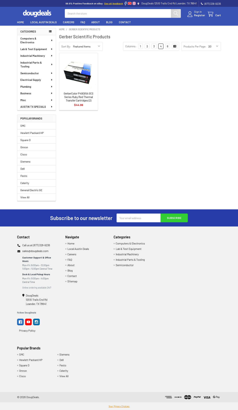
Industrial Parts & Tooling (31, 64)
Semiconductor (29, 73)
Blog (109, 22)
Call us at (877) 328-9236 (36, 245)
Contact (125, 22)
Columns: (130, 46)
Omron (24, 147)
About (95, 22)
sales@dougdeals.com (35, 250)
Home (20, 22)
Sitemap (72, 281)
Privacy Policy (27, 330)
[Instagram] (134, 3)
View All (24, 197)
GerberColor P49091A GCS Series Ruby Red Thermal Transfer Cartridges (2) (78, 97)
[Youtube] (28, 322)
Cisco (23, 154)
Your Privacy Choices (119, 406)
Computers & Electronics (28, 40)
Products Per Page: (194, 46)
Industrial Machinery (32, 55)
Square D (25, 140)
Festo (23, 175)
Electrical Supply (30, 79)
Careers (68, 22)
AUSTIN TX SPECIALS (33, 106)
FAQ (82, 22)
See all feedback (113, 3)
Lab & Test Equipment (33, 49)
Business (25, 93)
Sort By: (66, 46)
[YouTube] (129, 3)
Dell (22, 168)
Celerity (24, 183)
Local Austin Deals (43, 22)
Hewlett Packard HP (32, 132)
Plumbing (25, 86)
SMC (22, 125)
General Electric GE (31, 190)
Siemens (25, 161)
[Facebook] (125, 3)
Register (199, 15)
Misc (23, 100)
